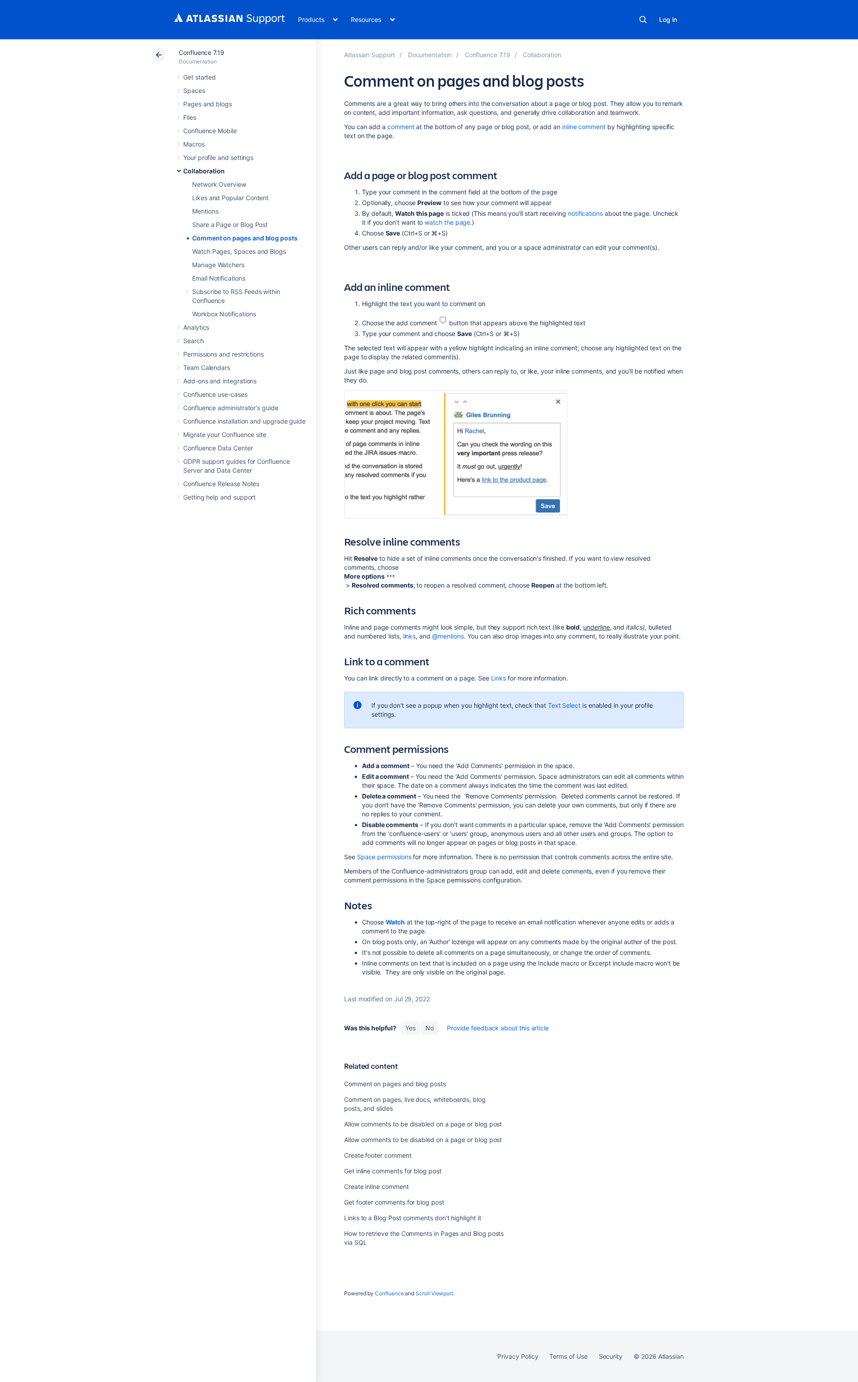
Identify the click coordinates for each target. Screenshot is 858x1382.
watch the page (447, 222)
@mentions (448, 636)
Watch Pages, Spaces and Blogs (239, 251)
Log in (668, 19)
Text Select (564, 705)
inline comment (584, 126)
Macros (194, 144)
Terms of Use (568, 1356)
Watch (395, 922)
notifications (585, 213)
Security (610, 1356)
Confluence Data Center (217, 448)
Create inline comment (376, 1186)
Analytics (196, 327)
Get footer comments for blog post (394, 1202)
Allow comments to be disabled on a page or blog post (423, 1124)
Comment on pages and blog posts (245, 238)
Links (498, 678)
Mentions (205, 211)
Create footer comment (378, 1155)
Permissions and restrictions (223, 354)
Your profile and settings (218, 157)
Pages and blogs (207, 104)
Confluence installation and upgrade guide (244, 421)
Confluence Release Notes (221, 483)
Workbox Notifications (224, 314)
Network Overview (219, 184)
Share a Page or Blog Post (230, 224)
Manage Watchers (218, 265)
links (409, 636)
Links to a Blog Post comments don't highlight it (412, 1218)
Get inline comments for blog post (393, 1171)
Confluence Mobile (210, 130)
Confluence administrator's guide (230, 408)
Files (189, 117)
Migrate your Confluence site (224, 434)
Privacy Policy (517, 1356)
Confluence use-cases (215, 394)
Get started (199, 77)
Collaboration (204, 171)
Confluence (389, 1293)
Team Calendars (206, 367)
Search (643, 20)
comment (401, 126)
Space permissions (384, 857)
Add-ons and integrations (220, 381)
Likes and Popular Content (230, 198)
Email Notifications (218, 278)
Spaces (194, 90)
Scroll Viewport (434, 1293)
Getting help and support (219, 497)
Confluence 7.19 (201, 52)
